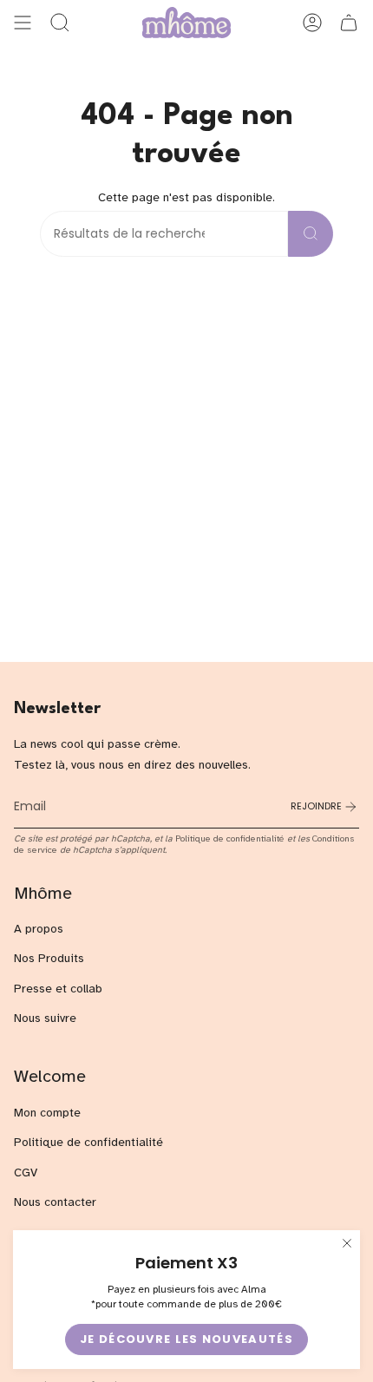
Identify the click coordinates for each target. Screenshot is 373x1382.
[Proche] (347, 1243)
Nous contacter (55, 1202)
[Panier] (348, 23)
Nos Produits (49, 958)
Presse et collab (58, 988)
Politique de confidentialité (230, 838)
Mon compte (47, 1112)
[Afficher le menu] (22, 23)
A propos (38, 928)
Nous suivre (45, 1018)
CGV (25, 1172)
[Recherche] (310, 234)
